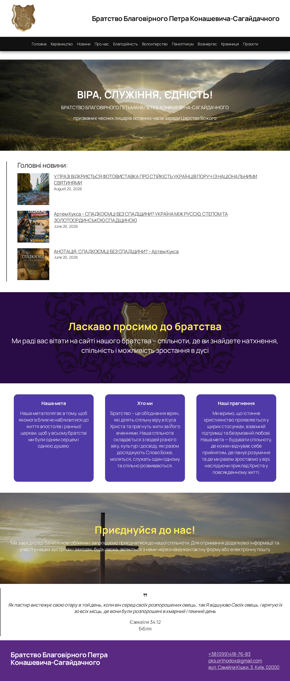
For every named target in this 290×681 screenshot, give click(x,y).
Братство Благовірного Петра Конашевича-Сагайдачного (186, 18)
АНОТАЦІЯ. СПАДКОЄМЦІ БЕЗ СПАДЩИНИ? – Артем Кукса (116, 251)
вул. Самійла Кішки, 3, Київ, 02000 (243, 667)
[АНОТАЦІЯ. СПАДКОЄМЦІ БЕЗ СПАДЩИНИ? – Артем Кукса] (33, 265)
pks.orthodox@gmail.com (235, 660)
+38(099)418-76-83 (229, 654)
